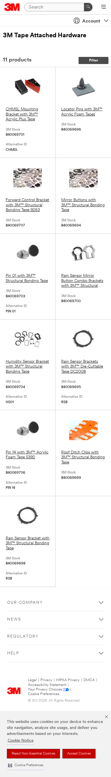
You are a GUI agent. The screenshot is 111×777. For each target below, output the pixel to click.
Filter (93, 60)
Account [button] (91, 21)
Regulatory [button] (23, 636)
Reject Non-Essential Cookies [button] (33, 753)
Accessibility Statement (47, 685)
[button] (25, 765)
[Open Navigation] (103, 7)
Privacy (46, 680)
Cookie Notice (21, 741)
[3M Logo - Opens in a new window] (12, 7)
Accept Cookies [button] (79, 753)
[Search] (88, 7)
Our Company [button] (25, 603)
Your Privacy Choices (45, 689)
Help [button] (13, 653)
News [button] (14, 619)
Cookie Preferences (43, 694)
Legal (32, 680)
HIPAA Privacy (68, 680)
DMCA (89, 680)
